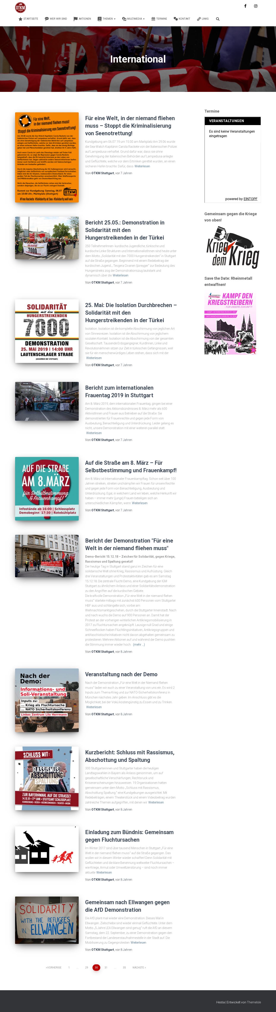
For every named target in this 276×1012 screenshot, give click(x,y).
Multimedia (135, 18)
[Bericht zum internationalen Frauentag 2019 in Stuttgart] (47, 401)
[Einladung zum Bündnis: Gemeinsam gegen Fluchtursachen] (47, 849)
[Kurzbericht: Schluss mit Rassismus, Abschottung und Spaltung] (47, 778)
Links (205, 18)
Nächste (138, 967)
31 (106, 967)
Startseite (31, 18)
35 (124, 967)
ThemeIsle (254, 1002)
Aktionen (85, 18)
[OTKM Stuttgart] (20, 7)
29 (86, 967)
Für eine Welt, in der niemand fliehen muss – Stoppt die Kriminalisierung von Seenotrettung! (130, 126)
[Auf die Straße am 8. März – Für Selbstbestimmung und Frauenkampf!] (47, 489)
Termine (161, 18)
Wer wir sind (58, 18)
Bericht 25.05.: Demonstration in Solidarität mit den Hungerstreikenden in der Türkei (125, 230)
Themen (108, 18)
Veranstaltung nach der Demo (121, 674)
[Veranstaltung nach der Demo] (47, 700)
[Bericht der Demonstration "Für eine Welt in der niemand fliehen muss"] (47, 556)
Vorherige (54, 967)
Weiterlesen (142, 166)
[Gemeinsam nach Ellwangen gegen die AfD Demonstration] (47, 920)
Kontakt (184, 18)
